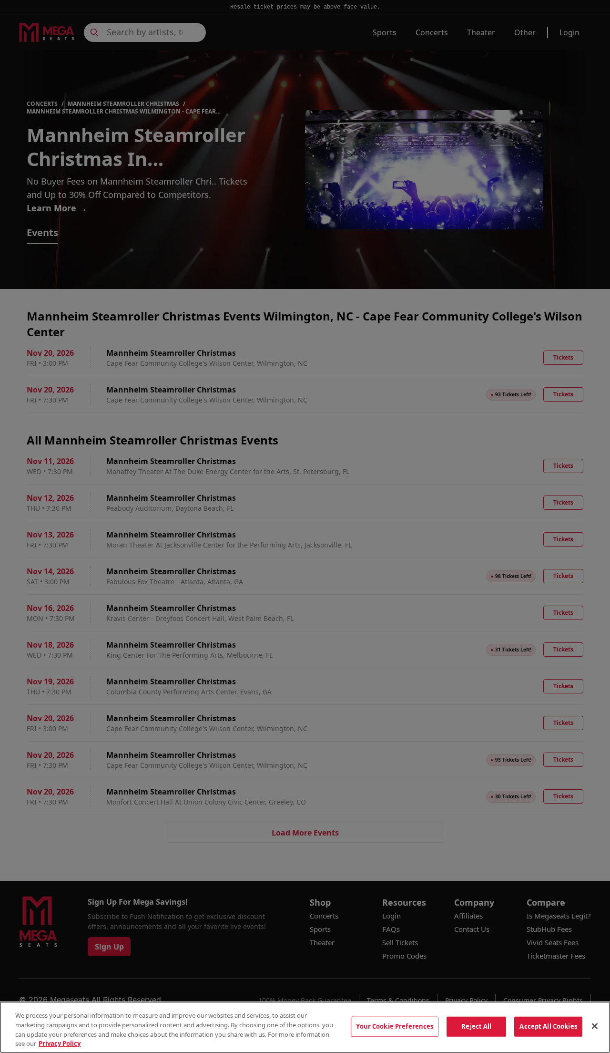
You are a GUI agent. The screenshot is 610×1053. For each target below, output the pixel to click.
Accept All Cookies (548, 1026)
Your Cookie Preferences (394, 1026)
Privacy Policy (60, 1043)
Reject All (476, 1026)
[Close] (594, 1025)
